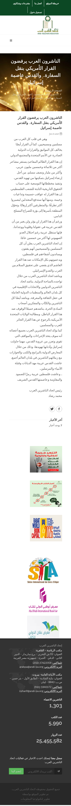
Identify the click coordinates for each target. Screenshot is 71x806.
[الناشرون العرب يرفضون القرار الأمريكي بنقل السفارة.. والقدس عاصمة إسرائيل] (59, 409)
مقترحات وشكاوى (21, 3)
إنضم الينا (16, 771)
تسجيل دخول (36, 12)
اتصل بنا (38, 3)
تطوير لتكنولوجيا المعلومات (35, 798)
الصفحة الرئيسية (53, 90)
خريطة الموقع (52, 3)
